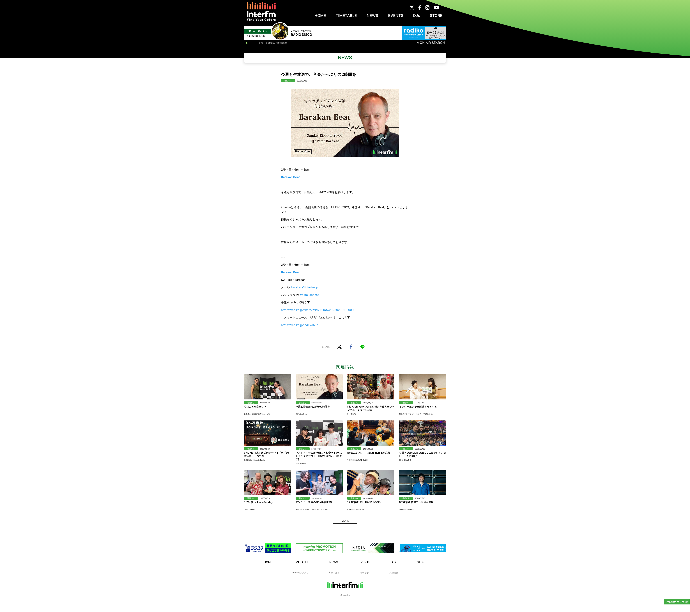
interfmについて (300, 572)
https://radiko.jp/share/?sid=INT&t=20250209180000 (317, 310)
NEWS (372, 15)
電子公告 (364, 572)
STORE (436, 15)
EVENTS (395, 15)
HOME (320, 15)
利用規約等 (413, 37)
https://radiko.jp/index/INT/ (299, 325)
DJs (416, 15)
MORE (345, 520)
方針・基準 (334, 572)
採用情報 (393, 572)
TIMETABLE (346, 15)
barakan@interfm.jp (304, 287)
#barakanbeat (309, 295)
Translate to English (676, 601)
